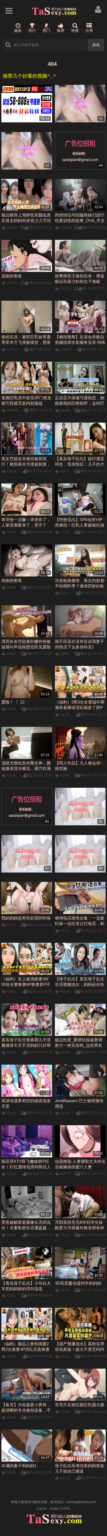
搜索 (96, 45)
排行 (32, 30)
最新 (18, 30)
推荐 (60, 30)
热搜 (75, 30)
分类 (89, 30)
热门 (46, 30)
